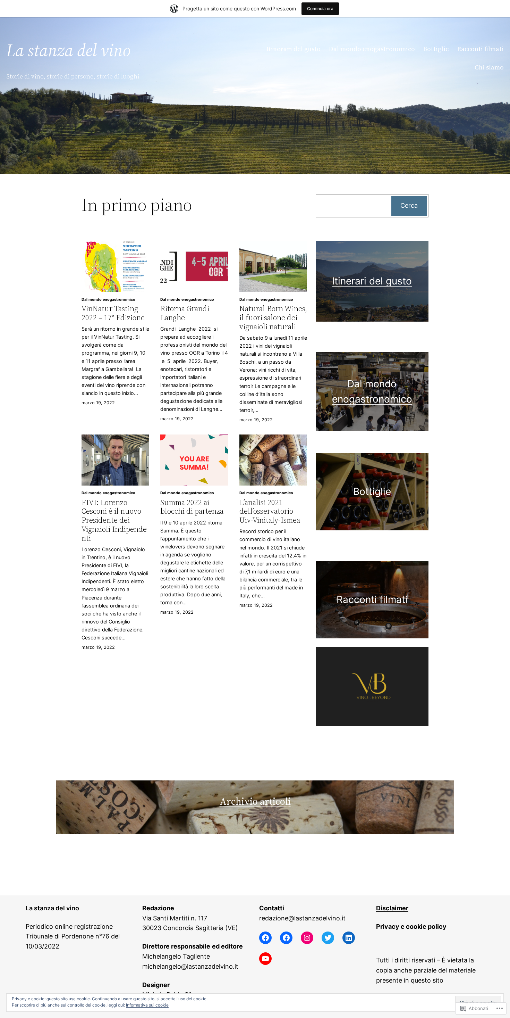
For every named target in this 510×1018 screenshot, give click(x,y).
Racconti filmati (372, 599)
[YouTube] (265, 958)
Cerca (409, 205)
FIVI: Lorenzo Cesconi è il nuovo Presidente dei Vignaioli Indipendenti (114, 520)
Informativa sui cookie (147, 1005)
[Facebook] (265, 938)
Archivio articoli (255, 801)
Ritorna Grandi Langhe (184, 313)
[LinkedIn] (348, 938)
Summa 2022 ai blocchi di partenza (191, 506)
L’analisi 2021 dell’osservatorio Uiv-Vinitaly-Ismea (269, 511)
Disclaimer (392, 908)
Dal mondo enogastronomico (108, 299)
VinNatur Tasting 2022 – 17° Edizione (113, 313)
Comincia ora (320, 8)
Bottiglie (372, 491)
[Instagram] (307, 938)
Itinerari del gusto (372, 281)
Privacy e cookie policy (411, 926)
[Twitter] (328, 938)
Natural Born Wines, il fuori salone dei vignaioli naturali (273, 318)
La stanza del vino (68, 50)
